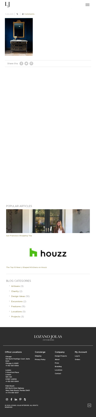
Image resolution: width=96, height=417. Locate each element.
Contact (58, 373)
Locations (16, 312)
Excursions (17, 301)
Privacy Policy (40, 359)
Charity (15, 291)
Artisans (15, 286)
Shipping (38, 356)
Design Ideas (18, 296)
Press (57, 363)
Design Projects (61, 356)
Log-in (77, 356)
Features (16, 306)
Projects (15, 317)
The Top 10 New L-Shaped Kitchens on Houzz (26, 267)
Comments (29, 14)
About (57, 359)
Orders (77, 359)
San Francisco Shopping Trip (19, 236)
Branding (58, 366)
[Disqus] (48, 99)
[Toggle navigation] (87, 4)
